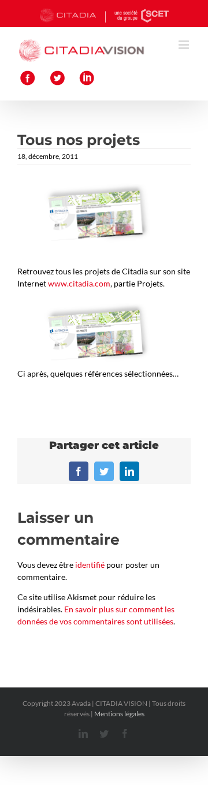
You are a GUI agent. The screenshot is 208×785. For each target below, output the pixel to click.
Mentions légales (119, 713)
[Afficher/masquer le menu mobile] (185, 45)
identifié (90, 565)
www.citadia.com (79, 283)
